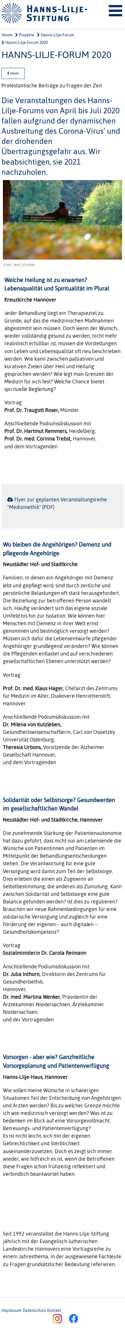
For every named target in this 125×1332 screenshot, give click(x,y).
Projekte (26, 35)
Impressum (11, 1310)
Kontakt (54, 1310)
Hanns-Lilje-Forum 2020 (26, 42)
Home (6, 35)
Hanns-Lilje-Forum (57, 35)
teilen (14, 73)
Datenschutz (34, 1310)
